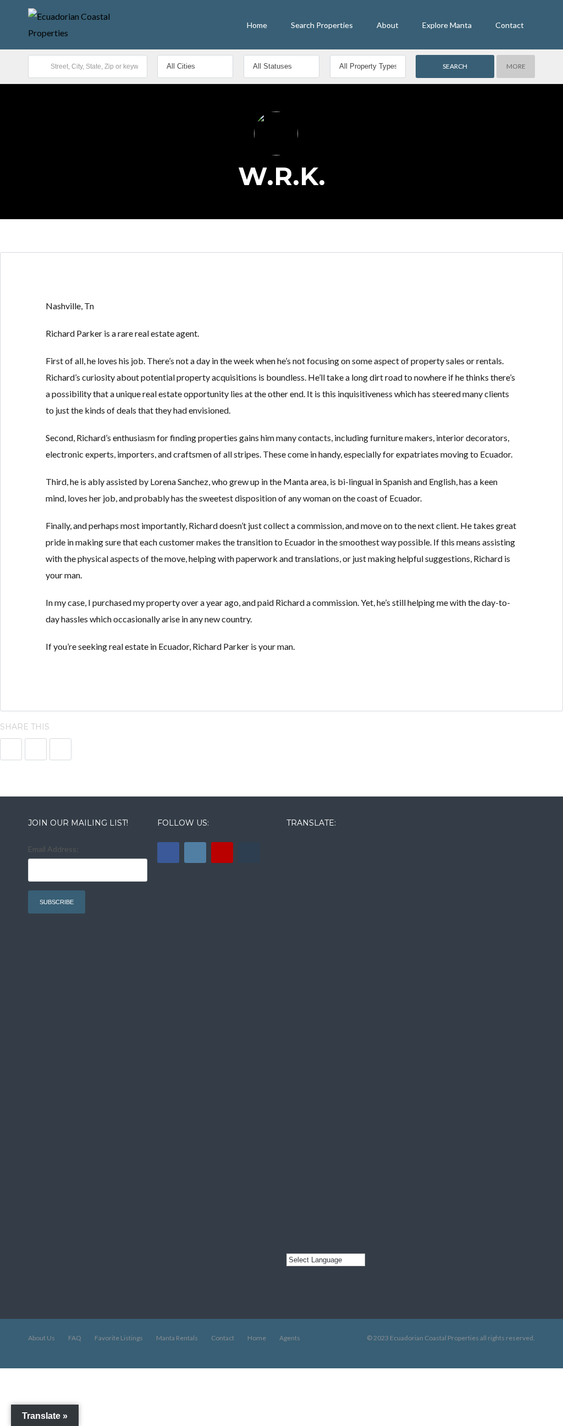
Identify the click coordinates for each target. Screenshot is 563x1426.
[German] (293, 1082)
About (388, 25)
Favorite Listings (119, 1338)
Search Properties (322, 25)
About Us (41, 1338)
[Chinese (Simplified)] (293, 1141)
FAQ (74, 1338)
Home (257, 25)
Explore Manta (447, 25)
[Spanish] (293, 906)
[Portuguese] (293, 1200)
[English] (293, 847)
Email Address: (53, 849)
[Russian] (293, 1023)
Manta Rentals (177, 1338)
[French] (293, 965)
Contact (509, 25)
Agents (289, 1338)
